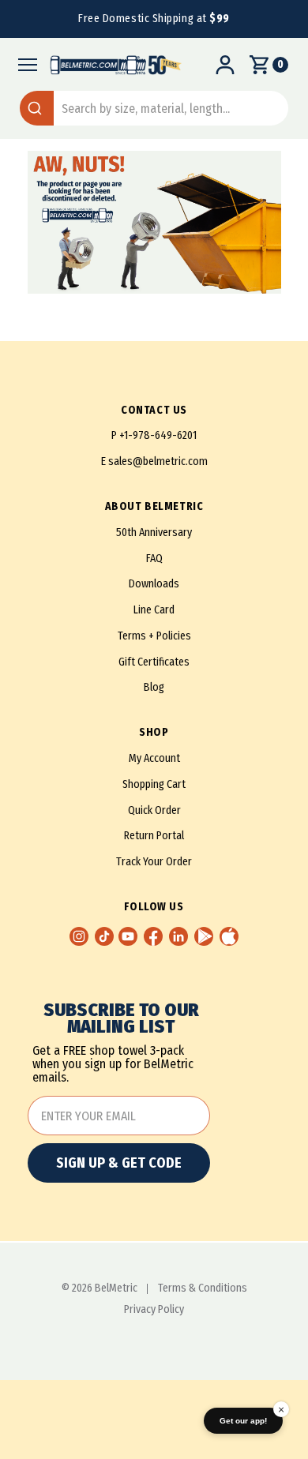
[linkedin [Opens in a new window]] (178, 936)
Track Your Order (154, 861)
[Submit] (37, 108)
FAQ (154, 558)
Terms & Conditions (202, 1288)
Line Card (154, 610)
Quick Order (154, 810)
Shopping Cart (154, 784)
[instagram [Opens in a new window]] (78, 936)
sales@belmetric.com (158, 461)
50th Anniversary (154, 532)
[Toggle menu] (23, 64)
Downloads (154, 584)
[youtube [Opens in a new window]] (127, 936)
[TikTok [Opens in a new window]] (104, 936)
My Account (154, 758)
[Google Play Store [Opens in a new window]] (203, 936)
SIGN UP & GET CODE (119, 1163)
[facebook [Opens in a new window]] (153, 936)
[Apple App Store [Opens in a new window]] (229, 936)
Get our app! (243, 1420)
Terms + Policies (154, 636)
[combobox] (154, 108)
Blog (154, 687)
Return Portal (154, 835)
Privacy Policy (154, 1309)
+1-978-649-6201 (158, 435)
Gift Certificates (154, 662)
